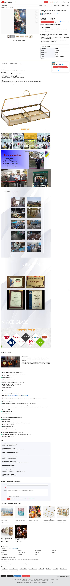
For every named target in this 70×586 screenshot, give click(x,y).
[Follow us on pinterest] (66, 576)
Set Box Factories (4, 568)
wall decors (37, 552)
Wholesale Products (35, 579)
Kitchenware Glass (4, 554)
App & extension (56, 5)
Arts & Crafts (6, 7)
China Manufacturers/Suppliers (26, 579)
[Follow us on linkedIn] (68, 576)
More (2, 573)
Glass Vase (23, 395)
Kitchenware (14, 395)
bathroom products (38, 550)
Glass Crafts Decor (4, 550)
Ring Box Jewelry (41, 568)
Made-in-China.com (30, 580)
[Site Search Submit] (46, 2)
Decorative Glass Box (5, 571)
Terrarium (53, 552)
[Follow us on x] (62, 576)
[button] (57, 2)
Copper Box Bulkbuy (14, 571)
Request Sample (57, 24)
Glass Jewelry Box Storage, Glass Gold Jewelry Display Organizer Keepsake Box (49, 520)
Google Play (9, 576)
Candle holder (20, 554)
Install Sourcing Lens (26, 576)
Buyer (45, 5)
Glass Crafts (11, 7)
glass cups (19, 550)
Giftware (26, 395)
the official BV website (24, 353)
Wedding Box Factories (33, 568)
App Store (4, 576)
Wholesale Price (41, 579)
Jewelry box (54, 550)
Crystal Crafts (8, 563)
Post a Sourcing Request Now (29, 498)
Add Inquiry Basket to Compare (20, 40)
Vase (36, 554)
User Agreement (40, 582)
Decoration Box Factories (14, 568)
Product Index (52, 579)
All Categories (4, 5)
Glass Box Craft (55, 568)
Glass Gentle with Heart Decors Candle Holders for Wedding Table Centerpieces (35, 520)
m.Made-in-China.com (37, 580)
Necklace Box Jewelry (63, 568)
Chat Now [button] (63, 21)
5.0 (57, 64)
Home (2, 7)
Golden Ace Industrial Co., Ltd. (48, 13)
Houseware (18, 395)
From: (6, 484)
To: (6, 487)
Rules (68, 5)
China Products (19, 579)
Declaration (45, 582)
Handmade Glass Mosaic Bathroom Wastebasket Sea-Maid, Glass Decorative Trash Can (20, 520)
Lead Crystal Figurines (21, 563)
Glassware (10, 395)
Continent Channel (47, 579)
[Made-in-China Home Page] (6, 2)
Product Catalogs (15, 548)
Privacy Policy (51, 582)
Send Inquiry (47, 21)
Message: (5, 490)
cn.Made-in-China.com (45, 580)
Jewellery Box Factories (23, 568)
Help (50, 5)
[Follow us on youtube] (65, 576)
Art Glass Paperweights (39, 563)
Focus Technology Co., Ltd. (28, 582)
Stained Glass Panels (30, 563)
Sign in (68, 2)
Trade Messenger (17, 576)
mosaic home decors (21, 552)
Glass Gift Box (48, 568)
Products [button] (17, 2)
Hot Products (14, 579)
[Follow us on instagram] (64, 576)
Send (9, 498)
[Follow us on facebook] (61, 576)
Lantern (2, 552)
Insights (56, 579)
